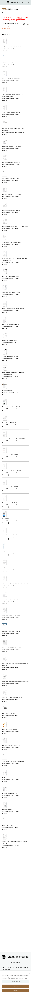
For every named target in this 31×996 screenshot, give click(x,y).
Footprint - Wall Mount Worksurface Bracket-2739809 (15, 226)
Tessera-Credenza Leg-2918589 (10, 356)
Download (4, 50)
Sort (9, 9)
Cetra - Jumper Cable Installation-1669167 (12, 697)
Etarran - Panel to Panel (7, 825)
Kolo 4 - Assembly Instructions (9, 793)
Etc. (16, 342)
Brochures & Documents (8, 392)
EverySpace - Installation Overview (10, 551)
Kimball (16, 180)
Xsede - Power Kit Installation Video (10, 178)
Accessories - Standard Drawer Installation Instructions (15, 681)
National (17, 48)
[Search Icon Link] (28, 2)
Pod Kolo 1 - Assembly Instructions (10, 599)
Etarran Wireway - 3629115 (8, 713)
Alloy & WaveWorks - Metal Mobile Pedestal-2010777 (15, 46)
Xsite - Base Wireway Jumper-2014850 (11, 242)
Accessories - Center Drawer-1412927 (11, 615)
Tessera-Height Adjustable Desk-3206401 (12, 112)
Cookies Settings (15, 981)
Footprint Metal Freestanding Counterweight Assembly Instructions (13, 373)
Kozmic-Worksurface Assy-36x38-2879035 (13, 308)
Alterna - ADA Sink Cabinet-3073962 (11, 162)
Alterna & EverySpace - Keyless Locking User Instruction (13, 129)
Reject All (15, 986)
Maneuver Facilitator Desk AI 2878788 (11, 406)
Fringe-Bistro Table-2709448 (9, 729)
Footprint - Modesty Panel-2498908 (11, 210)
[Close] (29, 973)
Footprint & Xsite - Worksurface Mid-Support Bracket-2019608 (15, 664)
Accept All (15, 990)
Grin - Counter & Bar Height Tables (10, 276)
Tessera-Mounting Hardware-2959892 (11, 470)
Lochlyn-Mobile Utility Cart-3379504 (11, 745)
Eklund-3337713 (6, 518)
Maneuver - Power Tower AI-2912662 (11, 631)
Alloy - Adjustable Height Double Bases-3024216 (14, 567)
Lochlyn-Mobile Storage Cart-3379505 (11, 647)
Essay (3, 777)
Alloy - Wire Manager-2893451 (9, 535)
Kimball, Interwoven (19, 132)
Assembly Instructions (7, 48)
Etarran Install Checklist (7, 390)
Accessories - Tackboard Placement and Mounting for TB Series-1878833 (15, 259)
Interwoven (17, 164)
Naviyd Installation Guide (8, 62)
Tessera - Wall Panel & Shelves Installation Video (13, 761)
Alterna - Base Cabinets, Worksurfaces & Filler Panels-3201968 (15, 842)
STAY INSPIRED (15, 962)
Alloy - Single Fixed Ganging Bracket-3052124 (13, 438)
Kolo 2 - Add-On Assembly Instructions (11, 146)
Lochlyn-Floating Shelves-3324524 (11, 78)
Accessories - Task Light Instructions (11, 292)
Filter (4, 9)
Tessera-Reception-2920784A (9, 502)
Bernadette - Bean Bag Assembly (10, 340)
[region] (15, 982)
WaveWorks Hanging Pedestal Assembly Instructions (15, 583)
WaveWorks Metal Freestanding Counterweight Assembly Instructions (13, 95)
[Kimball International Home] (15, 2)
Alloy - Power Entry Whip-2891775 (10, 454)
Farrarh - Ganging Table (7, 809)
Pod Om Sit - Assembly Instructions (10, 324)
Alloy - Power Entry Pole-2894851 (10, 486)
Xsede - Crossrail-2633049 (9, 422)
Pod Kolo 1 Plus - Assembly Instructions (11, 194)
